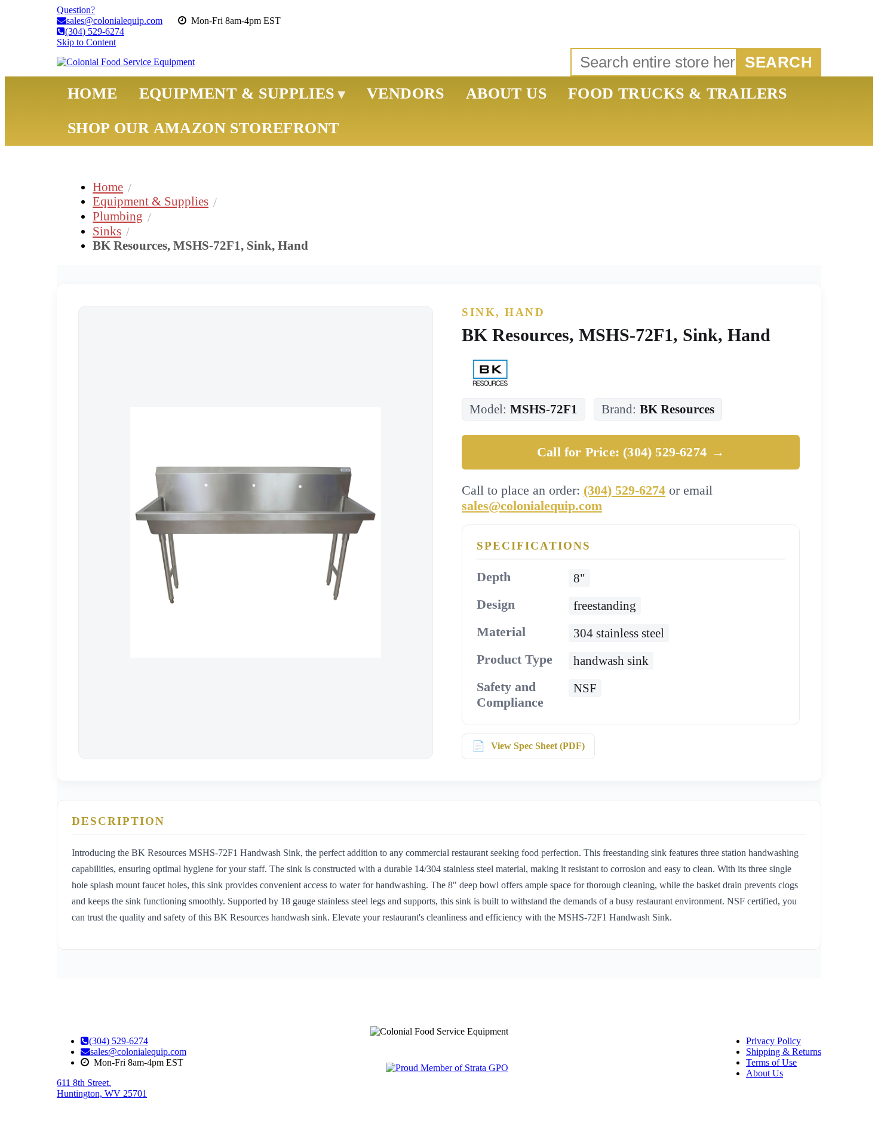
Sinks (107, 231)
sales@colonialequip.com (532, 505)
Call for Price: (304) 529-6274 (630, 451)
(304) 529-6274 (624, 490)
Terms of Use (771, 1062)
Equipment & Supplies (150, 201)
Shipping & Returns (783, 1052)
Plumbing (118, 216)
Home (108, 187)
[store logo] (126, 62)
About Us (764, 1073)
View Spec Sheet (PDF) (538, 746)
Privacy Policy (773, 1041)
